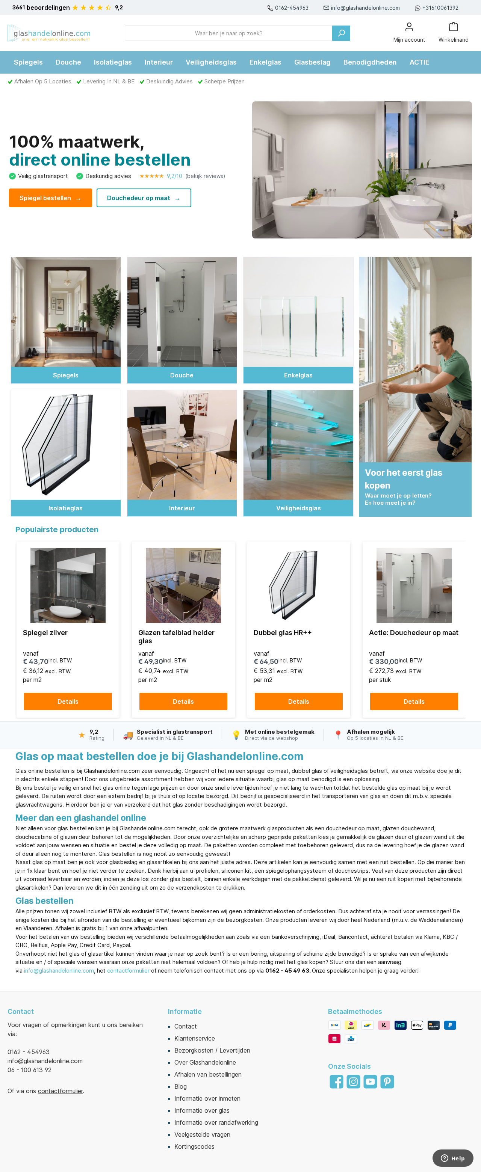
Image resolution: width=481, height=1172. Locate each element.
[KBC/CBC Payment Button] (351, 1039)
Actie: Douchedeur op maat (413, 633)
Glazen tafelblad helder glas (176, 637)
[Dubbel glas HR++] (299, 585)
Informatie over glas (202, 1110)
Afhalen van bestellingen (208, 1074)
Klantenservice (194, 1038)
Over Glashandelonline (205, 1062)
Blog (180, 1086)
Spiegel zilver (45, 633)
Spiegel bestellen (51, 198)
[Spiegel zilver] (68, 585)
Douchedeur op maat (144, 198)
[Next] (457, 629)
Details (68, 701)
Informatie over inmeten (207, 1098)
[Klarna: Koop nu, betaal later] (384, 1025)
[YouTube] (370, 1081)
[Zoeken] (341, 33)
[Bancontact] (367, 1025)
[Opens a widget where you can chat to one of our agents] (452, 1158)
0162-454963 (292, 8)
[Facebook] (336, 1081)
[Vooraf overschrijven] (334, 1025)
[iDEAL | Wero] (351, 1025)
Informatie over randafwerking (216, 1122)
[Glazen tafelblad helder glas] (183, 585)
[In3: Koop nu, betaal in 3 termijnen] (400, 1025)
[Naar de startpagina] (49, 33)
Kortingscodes (194, 1146)
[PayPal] (450, 1025)
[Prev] (23, 629)
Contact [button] (21, 1011)
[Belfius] (334, 1039)
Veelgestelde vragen (202, 1134)
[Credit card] (433, 1025)
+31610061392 (440, 8)
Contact (185, 1026)
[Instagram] (353, 1081)
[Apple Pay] (417, 1025)
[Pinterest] (387, 1081)
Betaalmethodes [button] (355, 1011)
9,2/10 (182, 175)
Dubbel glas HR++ (283, 633)
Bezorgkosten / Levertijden (212, 1050)
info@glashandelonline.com (365, 8)
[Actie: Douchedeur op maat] (414, 585)
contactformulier (128, 970)
